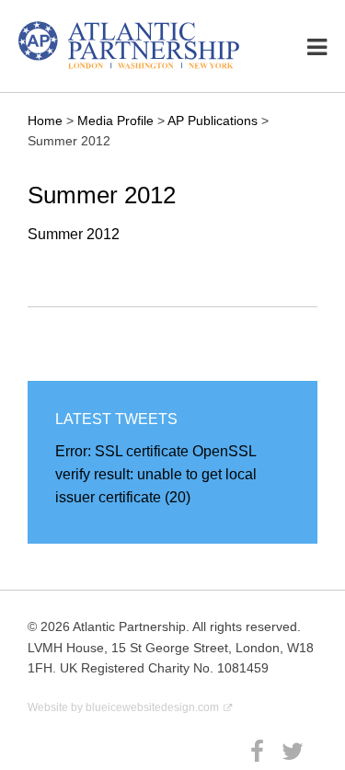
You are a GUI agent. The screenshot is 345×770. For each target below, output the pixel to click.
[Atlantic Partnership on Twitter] (295, 751)
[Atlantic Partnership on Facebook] (259, 751)
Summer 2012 (74, 234)
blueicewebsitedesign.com (152, 707)
